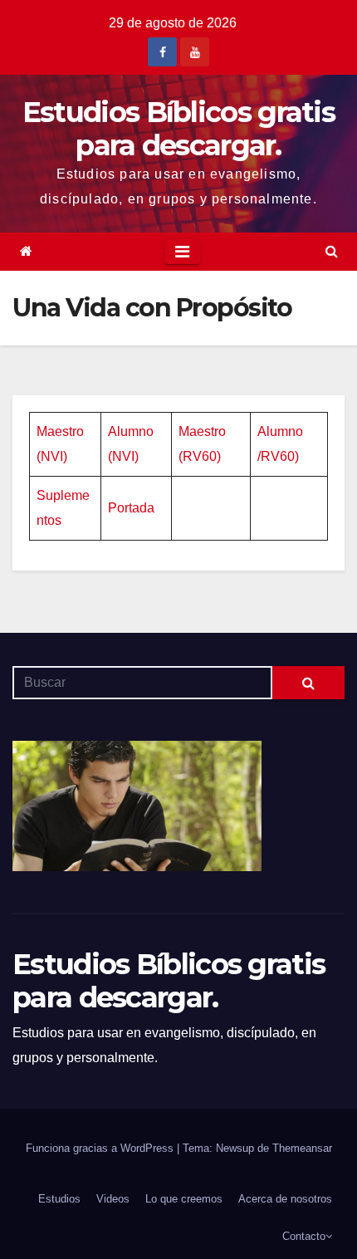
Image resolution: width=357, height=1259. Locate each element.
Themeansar (302, 1148)
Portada (131, 508)
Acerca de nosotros (285, 1199)
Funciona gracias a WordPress (101, 1148)
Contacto (303, 1236)
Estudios (59, 1199)
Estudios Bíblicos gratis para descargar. (178, 129)
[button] (331, 251)
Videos (113, 1199)
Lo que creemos (184, 1199)
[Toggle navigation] (182, 251)
